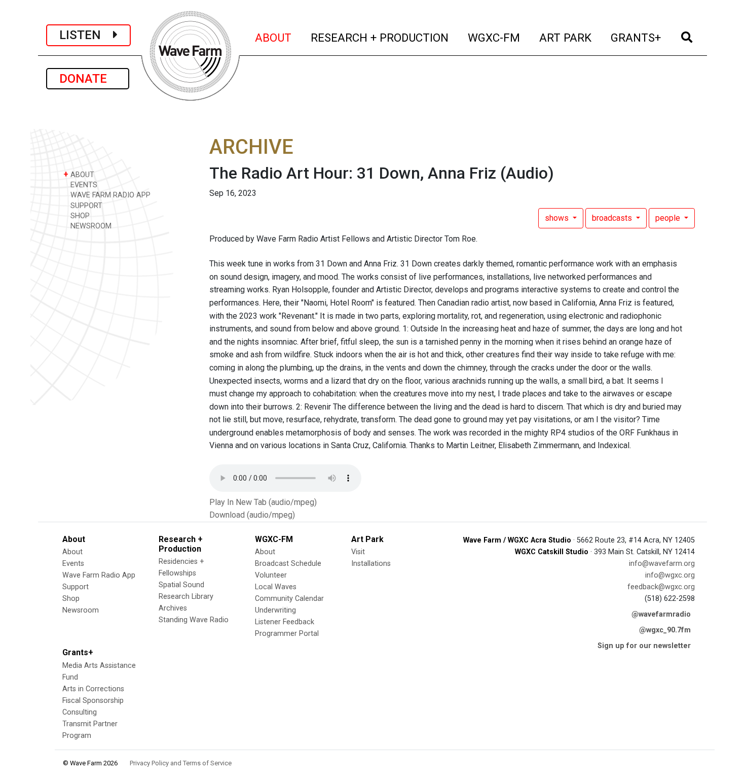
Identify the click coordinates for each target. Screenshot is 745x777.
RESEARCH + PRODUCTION (380, 37)
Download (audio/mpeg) (252, 515)
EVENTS (82, 185)
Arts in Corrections (93, 689)
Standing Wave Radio (194, 620)
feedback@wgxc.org (661, 587)
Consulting (79, 712)
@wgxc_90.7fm (665, 630)
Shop (71, 598)
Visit (358, 552)
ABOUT (273, 37)
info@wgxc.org (670, 575)
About (72, 552)
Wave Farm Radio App (98, 575)
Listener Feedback (284, 622)
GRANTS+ (636, 37)
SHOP (79, 216)
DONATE (87, 79)
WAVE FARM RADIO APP (109, 195)
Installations (371, 563)
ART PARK (565, 37)
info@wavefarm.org (662, 563)
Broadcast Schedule (288, 563)
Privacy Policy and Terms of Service (181, 763)
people (668, 218)
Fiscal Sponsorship (93, 700)
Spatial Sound (181, 585)
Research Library (186, 596)
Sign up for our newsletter (644, 645)
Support (75, 587)
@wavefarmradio (661, 614)
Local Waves (275, 587)
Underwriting (275, 610)
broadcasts (613, 218)
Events (73, 563)
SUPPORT (85, 205)
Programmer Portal (287, 633)
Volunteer (271, 575)
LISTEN (86, 35)
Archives (173, 608)
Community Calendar (289, 598)
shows (558, 218)
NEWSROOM (89, 226)
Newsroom (80, 610)
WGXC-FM (494, 37)
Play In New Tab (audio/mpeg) (263, 502)
